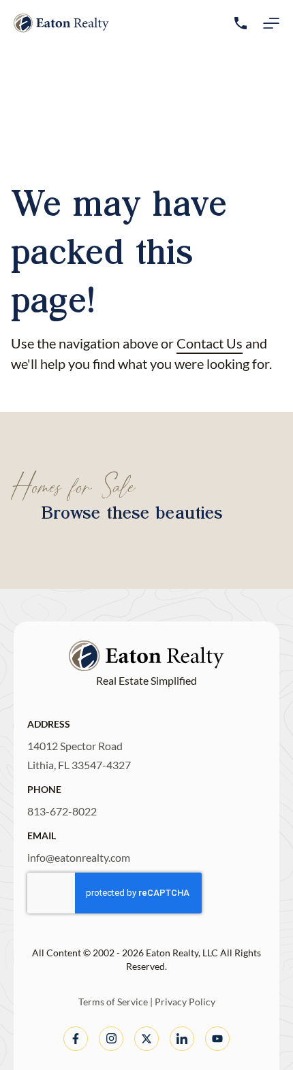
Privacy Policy (185, 1001)
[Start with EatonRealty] (61, 23)
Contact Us (209, 343)
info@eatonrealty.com (78, 857)
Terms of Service (113, 1001)
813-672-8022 (62, 811)
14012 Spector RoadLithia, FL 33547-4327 (79, 755)
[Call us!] (240, 23)
